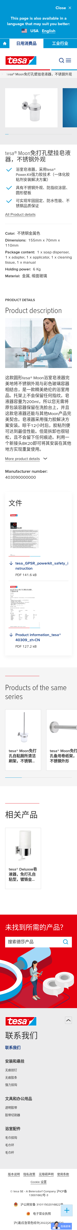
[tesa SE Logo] (21, 60)
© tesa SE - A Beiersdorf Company (33, 1191)
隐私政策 (29, 1174)
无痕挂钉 (11, 1070)
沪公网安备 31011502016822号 (42, 1204)
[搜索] (61, 60)
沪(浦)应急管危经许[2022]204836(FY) (39, 1222)
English (48, 31)
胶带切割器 (12, 1115)
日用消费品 (26, 43)
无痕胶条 (11, 1077)
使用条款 (63, 1174)
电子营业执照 (42, 1213)
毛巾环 (9, 1145)
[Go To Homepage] (4, 43)
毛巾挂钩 (11, 1137)
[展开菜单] (68, 60)
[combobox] (34, 942)
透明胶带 (11, 1107)
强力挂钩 (11, 1084)
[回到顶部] (68, 1020)
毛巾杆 (9, 1152)
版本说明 (14, 1174)
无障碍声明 (46, 1174)
